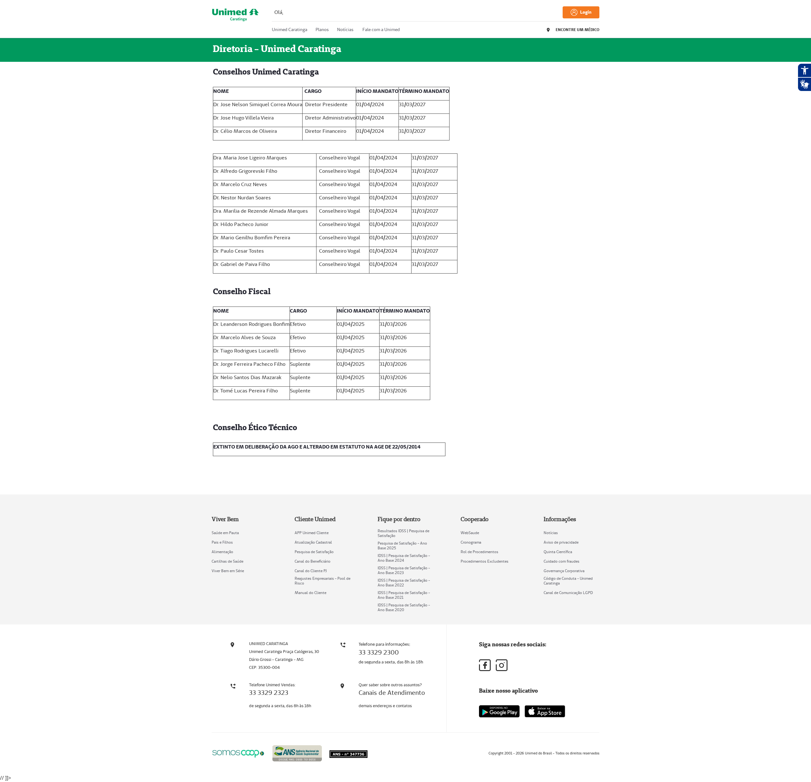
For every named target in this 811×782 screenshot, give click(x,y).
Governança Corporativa (564, 570)
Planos (322, 29)
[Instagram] (502, 665)
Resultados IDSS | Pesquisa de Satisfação (403, 533)
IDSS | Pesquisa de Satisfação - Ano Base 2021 (404, 595)
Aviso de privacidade (561, 542)
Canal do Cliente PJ (311, 570)
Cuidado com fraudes (561, 561)
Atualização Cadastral (313, 542)
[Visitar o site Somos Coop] (238, 752)
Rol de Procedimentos (479, 551)
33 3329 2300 (379, 652)
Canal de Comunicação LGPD (568, 592)
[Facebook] (485, 665)
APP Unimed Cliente (312, 532)
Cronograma (471, 542)
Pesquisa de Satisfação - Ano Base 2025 (402, 545)
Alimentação (222, 551)
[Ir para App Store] (545, 711)
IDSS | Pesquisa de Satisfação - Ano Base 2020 (404, 607)
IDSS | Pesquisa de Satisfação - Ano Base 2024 (404, 558)
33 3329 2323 (268, 692)
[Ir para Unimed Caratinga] (235, 20)
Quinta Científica (558, 551)
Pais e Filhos (222, 542)
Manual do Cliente (310, 592)
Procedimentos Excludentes (484, 561)
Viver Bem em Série (228, 570)
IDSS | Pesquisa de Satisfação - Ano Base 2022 (404, 582)
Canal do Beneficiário (312, 561)
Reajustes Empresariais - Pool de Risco (322, 580)
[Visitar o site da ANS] (297, 752)
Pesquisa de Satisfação (314, 551)
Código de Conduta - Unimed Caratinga (568, 580)
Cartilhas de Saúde (227, 561)
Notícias (551, 532)
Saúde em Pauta (225, 532)
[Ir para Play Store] (499, 711)
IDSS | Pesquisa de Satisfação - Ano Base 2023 (404, 570)
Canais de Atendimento (392, 692)
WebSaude (470, 532)
